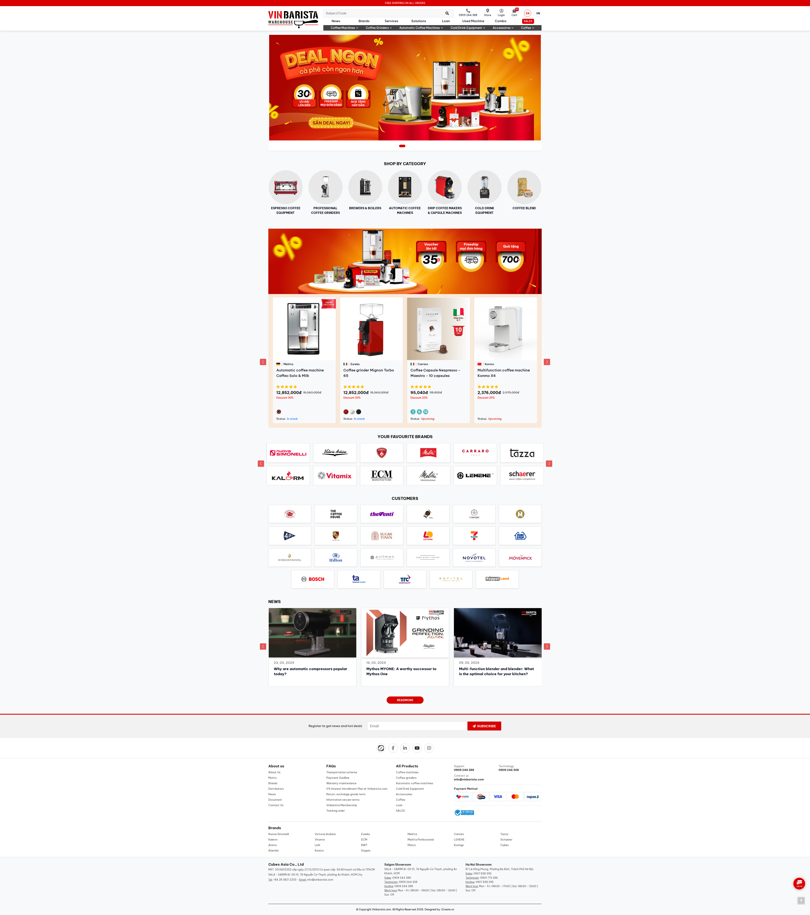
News (336, 21)
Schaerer (506, 839)
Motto (272, 777)
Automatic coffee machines (419, 28)
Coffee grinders (377, 28)
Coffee (526, 28)
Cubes (504, 845)
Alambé (273, 850)
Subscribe (486, 726)
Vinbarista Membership (341, 805)
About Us (274, 772)
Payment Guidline (337, 777)
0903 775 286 (489, 877)
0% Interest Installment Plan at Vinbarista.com (356, 788)
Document (275, 799)
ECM (364, 839)
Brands (364, 21)
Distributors (276, 788)
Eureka (365, 834)
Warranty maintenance (341, 783)
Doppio (365, 850)
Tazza (504, 834)
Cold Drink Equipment (466, 28)
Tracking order (335, 810)
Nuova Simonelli (278, 834)
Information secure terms (343, 799)
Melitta (412, 834)
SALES (528, 21)
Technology (509, 768)
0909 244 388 (401, 877)
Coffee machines (343, 28)
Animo (272, 845)
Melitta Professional (421, 839)
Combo (500, 21)
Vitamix (320, 839)
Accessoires (501, 28)
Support (464, 768)
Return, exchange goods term (346, 794)
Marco (412, 845)
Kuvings (459, 845)
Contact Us (276, 805)
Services (391, 21)
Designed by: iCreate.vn (439, 909)
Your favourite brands (405, 436)
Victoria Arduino (325, 834)
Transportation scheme (341, 772)
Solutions (418, 21)
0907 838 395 (482, 873)
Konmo (319, 850)
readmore (405, 700)
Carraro (459, 834)
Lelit (317, 845)
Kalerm (273, 839)
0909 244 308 (408, 882)
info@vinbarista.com (320, 879)
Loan (446, 21)
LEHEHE (459, 839)
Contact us (469, 777)
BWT (364, 845)
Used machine (473, 21)
